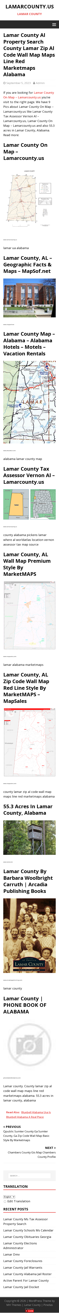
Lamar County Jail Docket (21, 1287)
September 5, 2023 (18, 83)
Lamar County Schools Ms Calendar (28, 1230)
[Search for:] (29, 1176)
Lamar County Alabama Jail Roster (27, 1274)
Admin (40, 83)
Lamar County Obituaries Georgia (27, 1237)
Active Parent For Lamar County (26, 1280)
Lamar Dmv (11, 1254)
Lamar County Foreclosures (22, 1261)
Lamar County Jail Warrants (22, 1267)
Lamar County (32, 1305)
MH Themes (13, 1305)
